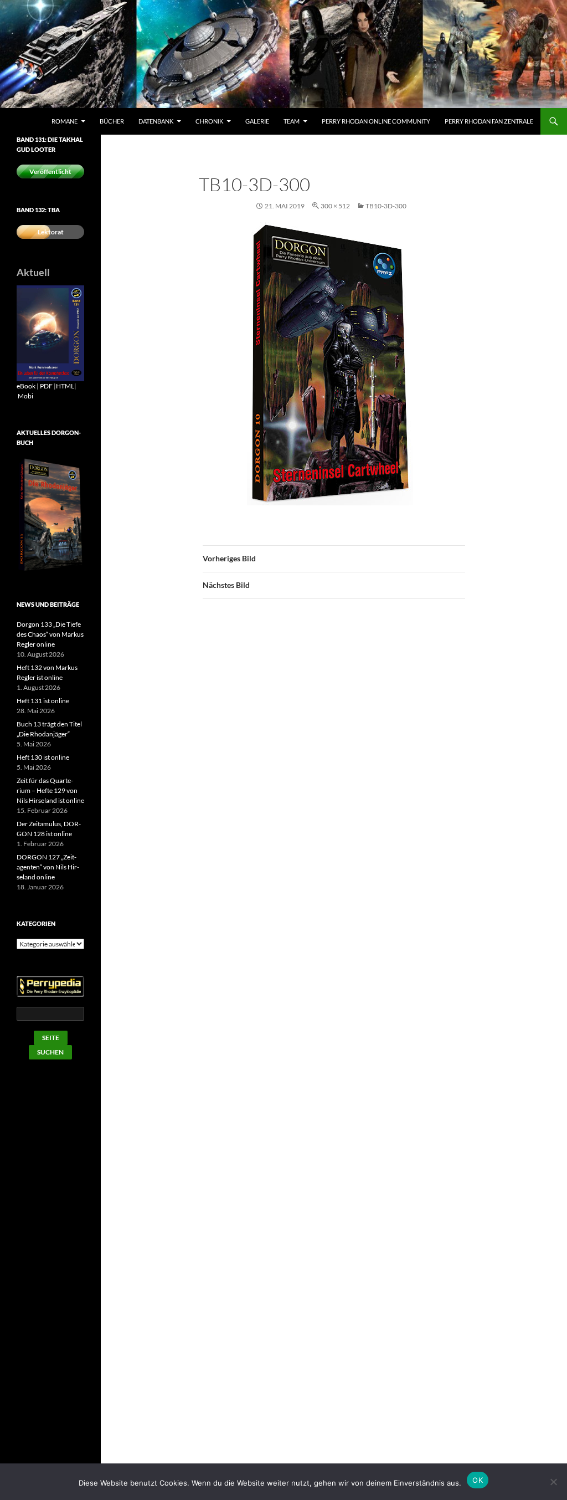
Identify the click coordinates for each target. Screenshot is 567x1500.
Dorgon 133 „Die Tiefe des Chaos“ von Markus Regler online (50, 634)
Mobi (25, 396)
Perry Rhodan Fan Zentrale (489, 121)
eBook (26, 386)
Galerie (257, 121)
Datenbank (155, 121)
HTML (65, 386)
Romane (64, 121)
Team (292, 121)
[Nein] (553, 1481)
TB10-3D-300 (385, 206)
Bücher (112, 121)
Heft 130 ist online (43, 757)
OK (477, 1480)
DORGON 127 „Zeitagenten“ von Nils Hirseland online (48, 867)
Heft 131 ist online (43, 701)
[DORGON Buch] (50, 514)
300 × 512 (335, 206)
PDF (46, 386)
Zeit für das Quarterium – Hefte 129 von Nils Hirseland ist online (50, 790)
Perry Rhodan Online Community (376, 121)
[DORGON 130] (50, 333)
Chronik (209, 121)
